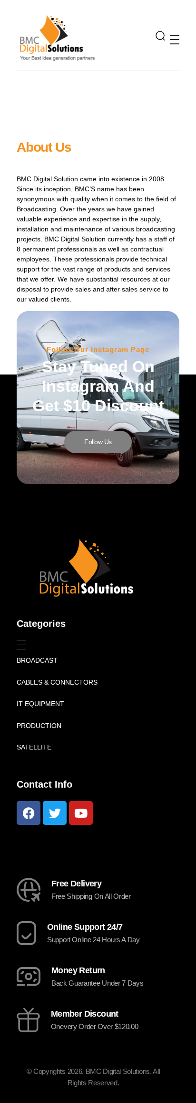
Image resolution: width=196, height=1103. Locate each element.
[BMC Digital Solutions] (57, 37)
